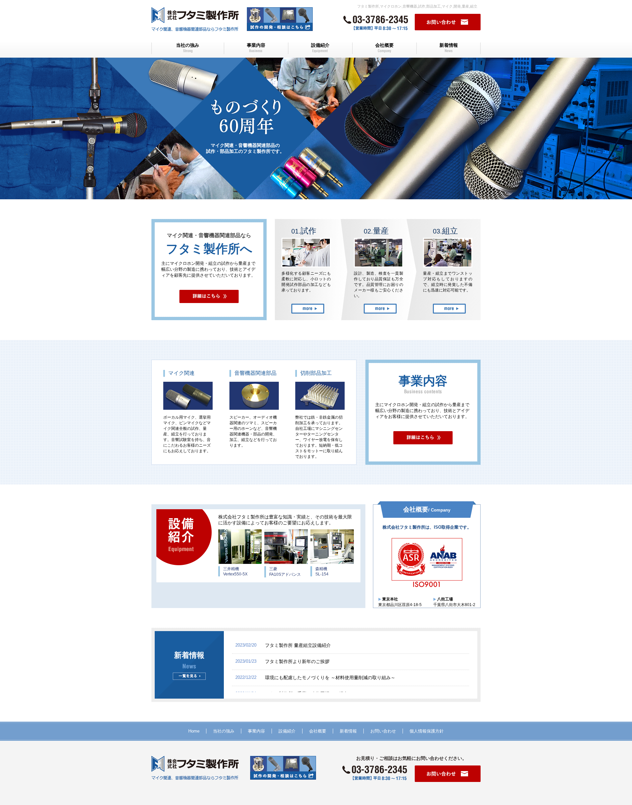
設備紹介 (320, 45)
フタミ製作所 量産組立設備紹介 (298, 645)
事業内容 (256, 45)
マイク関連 (181, 373)
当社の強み (187, 45)
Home (193, 731)
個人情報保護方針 (426, 731)
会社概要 (384, 45)
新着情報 (448, 45)
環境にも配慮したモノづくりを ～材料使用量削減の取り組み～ (330, 677)
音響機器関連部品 (255, 373)
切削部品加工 (316, 373)
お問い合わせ (383, 731)
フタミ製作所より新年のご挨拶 (297, 661)
